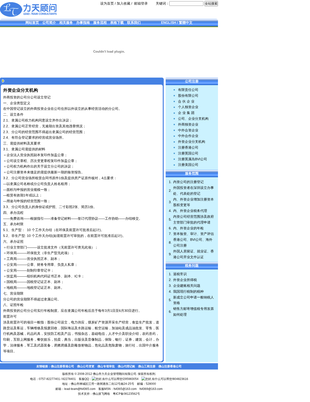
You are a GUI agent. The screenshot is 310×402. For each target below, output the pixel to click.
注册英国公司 (188, 153)
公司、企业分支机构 (193, 119)
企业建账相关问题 (186, 286)
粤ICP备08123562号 (126, 393)
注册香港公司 (188, 147)
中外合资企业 (188, 130)
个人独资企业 (188, 107)
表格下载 (117, 22)
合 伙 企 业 (186, 101)
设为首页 (107, 3)
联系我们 (134, 22)
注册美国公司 (188, 165)
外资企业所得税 (185, 280)
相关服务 (66, 22)
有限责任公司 (188, 90)
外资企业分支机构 (191, 142)
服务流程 (100, 22)
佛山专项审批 (106, 366)
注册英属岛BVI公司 (192, 159)
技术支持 (84, 393)
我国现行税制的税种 (188, 291)
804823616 (180, 379)
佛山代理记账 (126, 366)
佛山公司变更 (85, 366)
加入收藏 (123, 3)
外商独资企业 (188, 124)
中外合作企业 (188, 136)
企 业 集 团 (186, 113)
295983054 (131, 379)
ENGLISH (168, 22)
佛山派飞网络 (101, 393)
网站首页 (32, 22)
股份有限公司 (188, 95)
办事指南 (83, 22)
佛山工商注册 (146, 366)
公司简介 (49, 22)
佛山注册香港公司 (62, 366)
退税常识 (180, 274)
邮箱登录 (141, 3)
